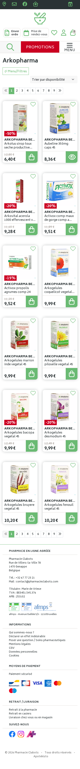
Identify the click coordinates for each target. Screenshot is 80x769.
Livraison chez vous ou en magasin (30, 718)
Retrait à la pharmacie (23, 710)
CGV (12, 648)
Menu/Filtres (17, 71)
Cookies (14, 656)
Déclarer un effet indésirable (27, 636)
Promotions (40, 47)
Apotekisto (40, 756)
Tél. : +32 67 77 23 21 (22, 578)
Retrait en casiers (20, 714)
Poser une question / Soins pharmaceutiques (37, 640)
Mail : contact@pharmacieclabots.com (33, 582)
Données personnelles (23, 652)
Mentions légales (20, 644)
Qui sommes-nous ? (21, 633)
